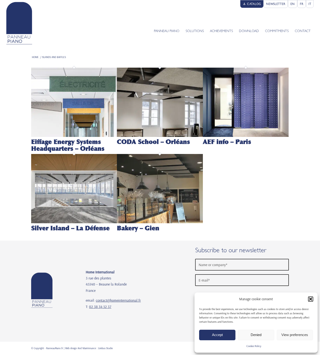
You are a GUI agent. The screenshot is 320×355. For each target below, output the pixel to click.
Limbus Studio (105, 348)
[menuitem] (252, 4)
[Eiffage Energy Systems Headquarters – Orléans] (74, 135)
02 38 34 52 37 (100, 306)
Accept (217, 335)
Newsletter (275, 4)
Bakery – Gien (138, 228)
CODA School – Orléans (153, 142)
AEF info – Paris (227, 142)
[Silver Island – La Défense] (74, 222)
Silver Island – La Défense (70, 228)
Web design (71, 348)
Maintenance (89, 348)
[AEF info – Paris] (246, 135)
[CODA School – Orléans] (160, 135)
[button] (310, 299)
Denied (256, 335)
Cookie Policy (253, 346)
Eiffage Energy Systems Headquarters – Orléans (67, 145)
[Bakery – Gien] (160, 222)
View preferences (294, 335)
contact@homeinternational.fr (118, 300)
